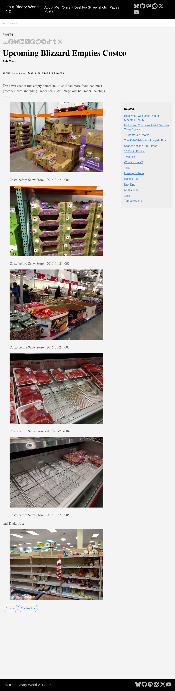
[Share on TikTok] (49, 42)
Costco (10, 608)
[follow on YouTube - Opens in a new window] (136, 12)
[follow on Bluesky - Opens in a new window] (136, 6)
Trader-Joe (28, 608)
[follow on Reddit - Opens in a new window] (155, 6)
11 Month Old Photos (136, 135)
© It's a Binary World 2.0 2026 (28, 685)
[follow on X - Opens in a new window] (161, 6)
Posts (48, 11)
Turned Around (133, 200)
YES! (127, 167)
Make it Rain (131, 178)
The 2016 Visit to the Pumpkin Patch (146, 140)
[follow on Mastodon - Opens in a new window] (148, 6)
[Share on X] (60, 42)
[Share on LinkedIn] (22, 42)
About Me (51, 7)
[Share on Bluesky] (16, 42)
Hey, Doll (129, 184)
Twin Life (129, 156)
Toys (127, 195)
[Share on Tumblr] (54, 42)
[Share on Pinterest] (33, 42)
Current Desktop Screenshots (84, 7)
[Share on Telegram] (43, 42)
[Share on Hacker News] (27, 42)
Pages (114, 7)
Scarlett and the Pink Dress (140, 145)
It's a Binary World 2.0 (22, 9)
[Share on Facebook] (11, 42)
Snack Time (131, 189)
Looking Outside (134, 173)
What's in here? (133, 162)
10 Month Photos (134, 151)
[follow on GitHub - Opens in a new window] (142, 6)
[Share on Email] (5, 42)
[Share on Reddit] (38, 42)
